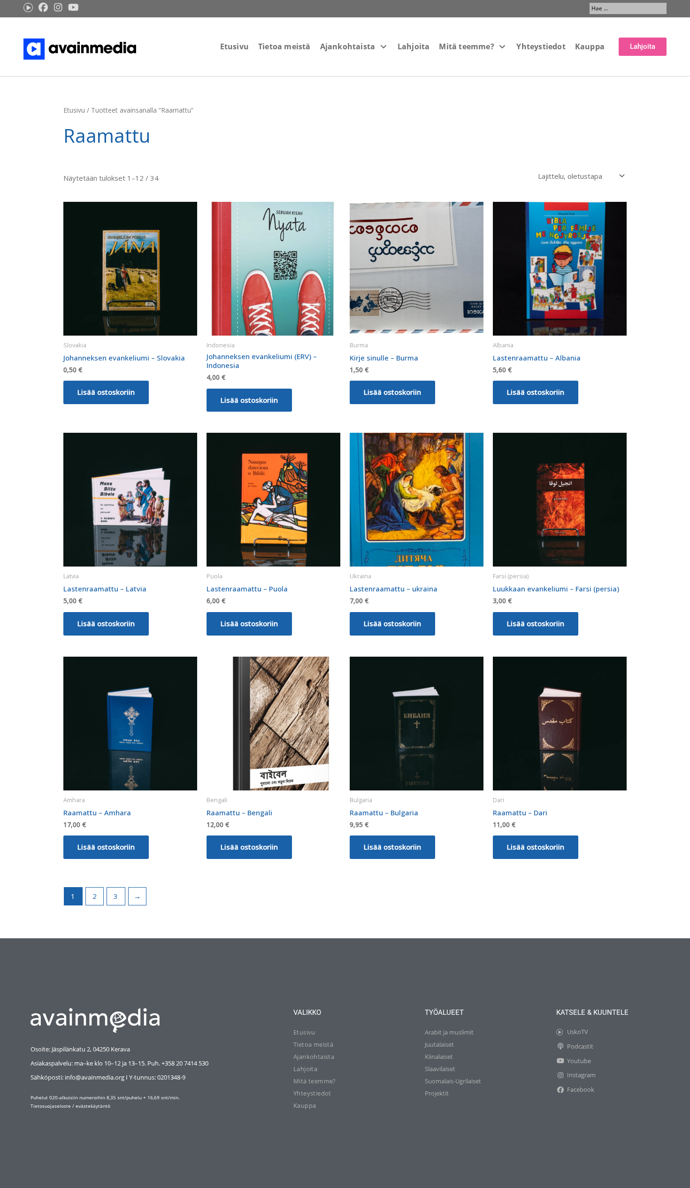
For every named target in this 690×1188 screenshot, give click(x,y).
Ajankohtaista (313, 1056)
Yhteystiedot (312, 1093)
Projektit (437, 1093)
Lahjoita (305, 1069)
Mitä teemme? (314, 1081)
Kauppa (304, 1105)
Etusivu (74, 110)
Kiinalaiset (439, 1056)
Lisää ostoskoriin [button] (106, 392)
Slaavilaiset (440, 1069)
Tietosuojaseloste (51, 1106)
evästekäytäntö (93, 1106)
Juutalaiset (439, 1044)
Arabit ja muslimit (449, 1032)
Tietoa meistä (313, 1044)
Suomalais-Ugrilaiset (453, 1081)
